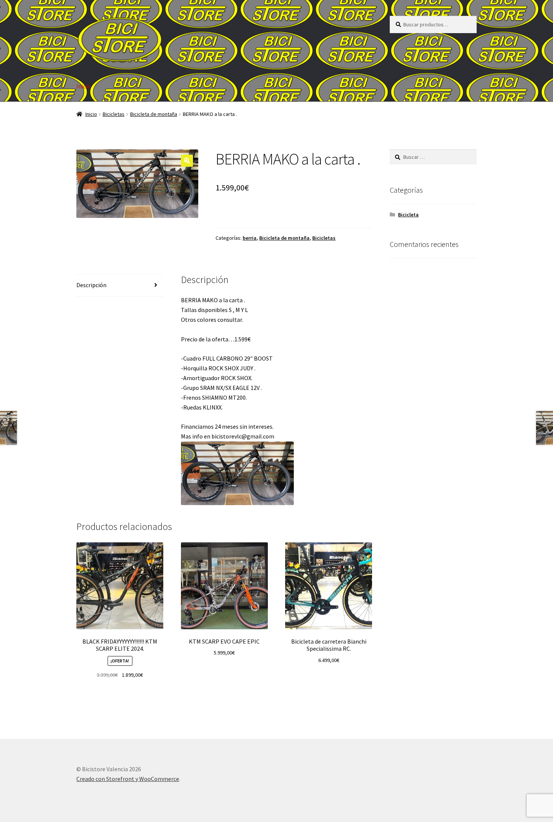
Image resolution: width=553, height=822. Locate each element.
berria (250, 237)
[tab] (119, 285)
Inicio (83, 86)
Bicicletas (114, 114)
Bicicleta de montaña (153, 114)
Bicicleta (408, 214)
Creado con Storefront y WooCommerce (127, 778)
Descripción (91, 285)
